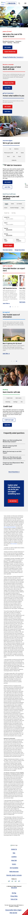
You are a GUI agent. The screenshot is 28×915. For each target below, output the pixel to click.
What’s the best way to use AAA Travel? (12, 452)
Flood (19, 156)
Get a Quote (8, 47)
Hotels (12, 203)
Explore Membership (10, 51)
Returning (6, 234)
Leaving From (6, 217)
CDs (22, 402)
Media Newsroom (14, 871)
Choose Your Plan (9, 83)
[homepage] (3, 3)
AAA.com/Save (14, 543)
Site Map (14, 893)
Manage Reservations (20, 250)
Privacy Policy (14, 896)
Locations (14, 857)
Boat (8, 156)
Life (14, 156)
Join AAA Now (12, 501)
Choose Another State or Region (13, 910)
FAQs (14, 853)
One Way (14, 213)
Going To (5, 222)
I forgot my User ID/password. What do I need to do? (13, 463)
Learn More (7, 88)
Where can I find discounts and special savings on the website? (12, 457)
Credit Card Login (9, 420)
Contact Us (14, 849)
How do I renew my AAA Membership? (10, 446)
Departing (6, 228)
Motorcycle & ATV (8, 153)
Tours (22, 207)
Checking (7, 402)
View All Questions (13, 472)
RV (17, 153)
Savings (15, 402)
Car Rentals (19, 203)
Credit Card (9, 398)
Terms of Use (14, 899)
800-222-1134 (11, 3)
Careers (14, 864)
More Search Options (8, 250)
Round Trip (6, 213)
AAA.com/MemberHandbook (10, 527)
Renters (16, 149)
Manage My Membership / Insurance (12, 57)
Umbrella (14, 160)
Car (10, 149)
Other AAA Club (13, 913)
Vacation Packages (14, 207)
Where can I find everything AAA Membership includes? (12, 441)
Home (22, 153)
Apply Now (7, 425)
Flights (6, 203)
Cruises (5, 207)
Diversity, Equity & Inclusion (14, 875)
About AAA (14, 860)
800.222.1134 (14, 887)
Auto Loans (18, 398)
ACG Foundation (14, 868)
